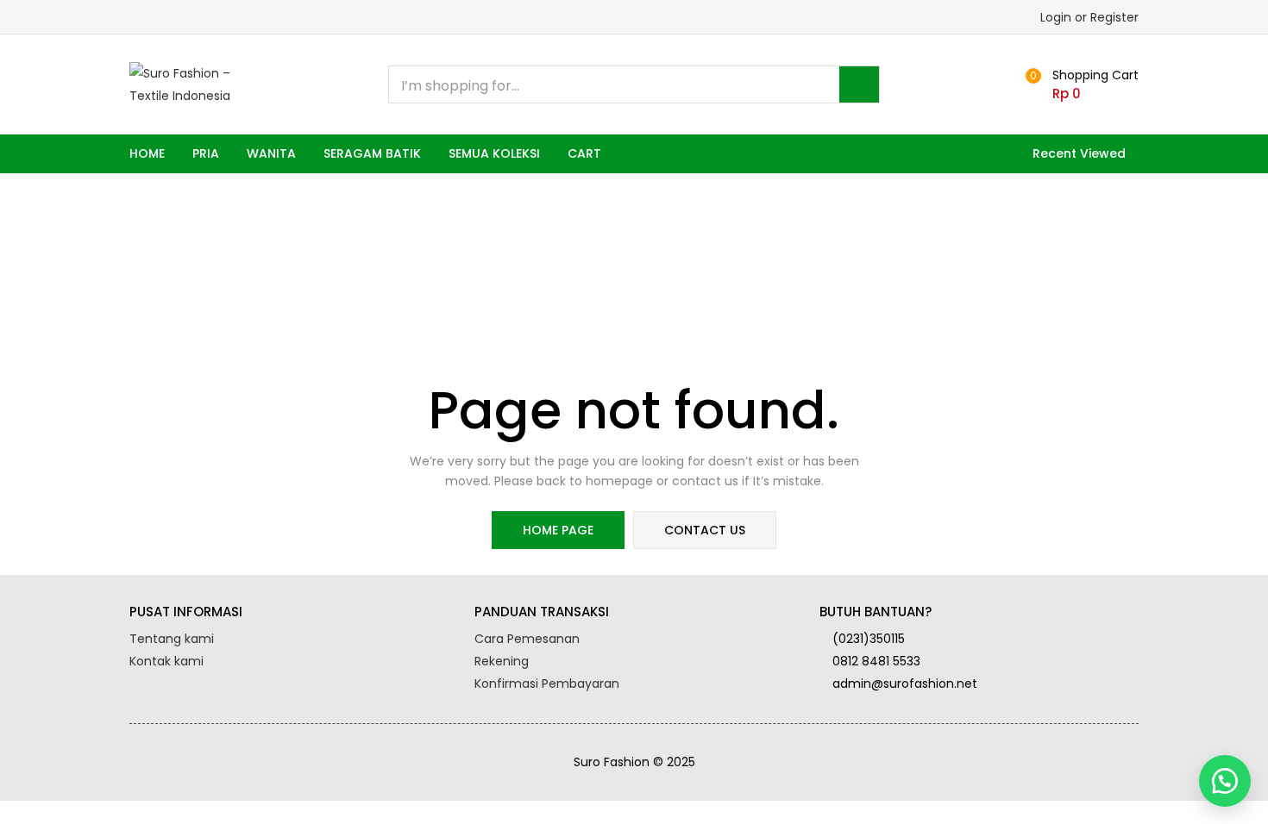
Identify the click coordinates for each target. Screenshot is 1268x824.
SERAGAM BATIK (372, 153)
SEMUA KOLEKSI (494, 153)
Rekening (501, 661)
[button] (1079, 84)
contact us (704, 530)
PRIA (205, 153)
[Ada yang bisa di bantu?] (1225, 781)
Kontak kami (166, 661)
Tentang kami (171, 638)
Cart (584, 153)
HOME (147, 153)
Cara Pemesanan (527, 638)
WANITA (271, 153)
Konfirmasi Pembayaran (546, 683)
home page (558, 530)
